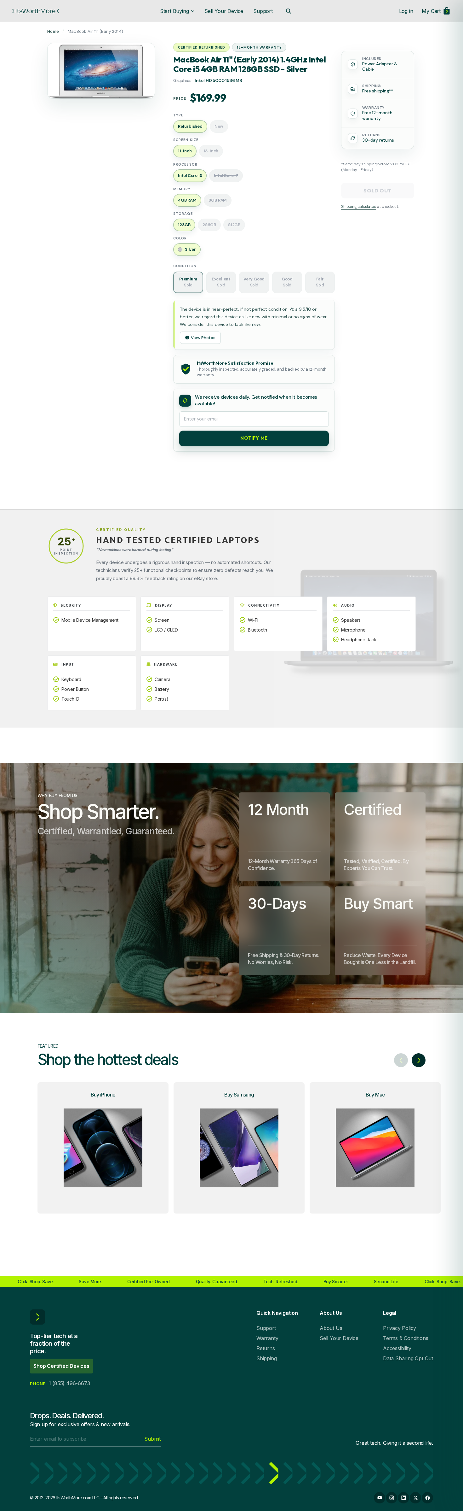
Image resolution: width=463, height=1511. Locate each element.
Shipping (266, 1358)
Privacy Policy (399, 1328)
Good (287, 282)
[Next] (419, 1060)
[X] (415, 1497)
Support (263, 11)
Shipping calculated (358, 206)
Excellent (221, 282)
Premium (188, 282)
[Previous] (401, 1060)
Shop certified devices (61, 1366)
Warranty (267, 1338)
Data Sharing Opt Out (408, 1358)
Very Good (254, 282)
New (218, 126)
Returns (265, 1348)
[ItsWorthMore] (35, 11)
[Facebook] (427, 1497)
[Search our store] (288, 11)
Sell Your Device (223, 11)
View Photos (203, 337)
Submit (152, 1439)
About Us (331, 1328)
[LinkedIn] (403, 1497)
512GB (234, 224)
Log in (406, 11)
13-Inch (211, 151)
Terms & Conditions (405, 1338)
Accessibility (397, 1348)
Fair (320, 282)
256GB (209, 224)
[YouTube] (379, 1497)
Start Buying (174, 11)
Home (53, 31)
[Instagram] (391, 1497)
